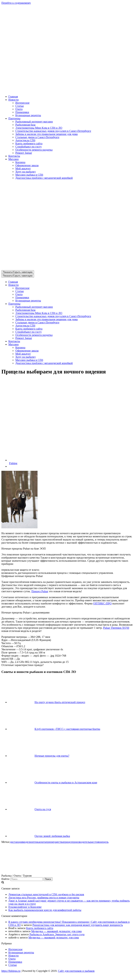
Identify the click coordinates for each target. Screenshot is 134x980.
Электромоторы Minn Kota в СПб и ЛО (38, 127)
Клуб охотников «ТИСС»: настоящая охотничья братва (67, 728)
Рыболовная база (25, 124)
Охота (19, 109)
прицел (67, 841)
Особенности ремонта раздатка (34, 149)
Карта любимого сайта (28, 143)
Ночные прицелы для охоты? (52, 755)
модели (27, 841)
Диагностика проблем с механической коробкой (44, 177)
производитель (81, 841)
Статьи (19, 105)
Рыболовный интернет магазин (34, 121)
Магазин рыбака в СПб (29, 174)
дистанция (16, 841)
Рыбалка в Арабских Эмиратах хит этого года (56, 934)
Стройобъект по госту (28, 146)
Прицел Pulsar (39, 591)
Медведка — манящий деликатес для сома (56, 931)
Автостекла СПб (25, 140)
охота (43, 841)
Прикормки (22, 112)
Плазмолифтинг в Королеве (25, 906)
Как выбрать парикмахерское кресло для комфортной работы (44, 910)
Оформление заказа (27, 165)
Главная (13, 96)
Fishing (13, 463)
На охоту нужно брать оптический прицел (60, 702)
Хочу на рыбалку (25, 171)
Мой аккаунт (23, 168)
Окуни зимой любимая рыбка (52, 836)
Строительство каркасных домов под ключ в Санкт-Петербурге (53, 130)
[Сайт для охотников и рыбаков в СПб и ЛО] (67, 90)
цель (106, 841)
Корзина (20, 162)
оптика (35, 841)
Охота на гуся (43, 809)
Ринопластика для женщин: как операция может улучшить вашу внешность (77, 925)
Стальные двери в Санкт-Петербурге (37, 137)
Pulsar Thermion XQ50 (116, 627)
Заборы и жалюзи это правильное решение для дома (46, 134)
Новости (13, 955)
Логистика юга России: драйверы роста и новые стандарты (43, 897)
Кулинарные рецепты (28, 115)
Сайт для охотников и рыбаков (76, 970)
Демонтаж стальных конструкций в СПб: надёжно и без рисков (46, 894)
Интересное (22, 102)
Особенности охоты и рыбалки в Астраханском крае (66, 782)
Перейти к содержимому (16, 2)
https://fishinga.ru (10, 970)
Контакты (14, 155)
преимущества (54, 841)
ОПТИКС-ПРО (102, 603)
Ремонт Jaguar (23, 152)
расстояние (96, 841)
